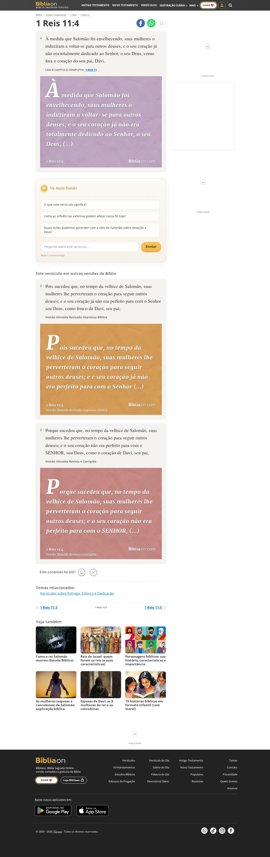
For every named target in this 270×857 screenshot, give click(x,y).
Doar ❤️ (46, 780)
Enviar (151, 246)
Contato (232, 767)
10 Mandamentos (124, 767)
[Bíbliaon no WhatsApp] (204, 830)
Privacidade (230, 774)
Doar (208, 5)
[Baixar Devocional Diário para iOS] (92, 811)
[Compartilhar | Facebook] (140, 23)
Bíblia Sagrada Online (52, 7)
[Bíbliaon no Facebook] (231, 830)
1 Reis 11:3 (48, 607)
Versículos (149, 5)
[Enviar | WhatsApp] (151, 23)
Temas (233, 760)
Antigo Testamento (95, 5)
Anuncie (232, 788)
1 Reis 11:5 (153, 607)
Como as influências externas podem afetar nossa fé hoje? (85, 216)
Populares (196, 774)
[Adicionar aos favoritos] (162, 23)
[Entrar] (222, 5)
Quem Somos (228, 781)
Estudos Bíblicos (125, 774)
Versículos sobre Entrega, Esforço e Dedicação (77, 593)
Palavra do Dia (160, 774)
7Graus (57, 831)
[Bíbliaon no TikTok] (213, 830)
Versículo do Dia (159, 760)
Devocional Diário (158, 781)
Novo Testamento (125, 5)
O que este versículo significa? (65, 204)
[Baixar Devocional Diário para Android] (53, 811)
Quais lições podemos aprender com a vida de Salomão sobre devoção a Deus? (95, 230)
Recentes (197, 781)
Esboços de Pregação (122, 781)
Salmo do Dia (161, 767)
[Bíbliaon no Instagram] (222, 830)
